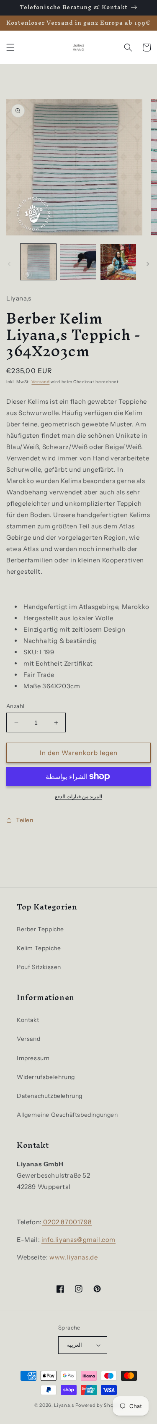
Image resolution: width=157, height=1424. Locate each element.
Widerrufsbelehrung (46, 1077)
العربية (74, 1344)
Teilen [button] (24, 820)
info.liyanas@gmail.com (78, 1240)
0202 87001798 (67, 1222)
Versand (40, 381)
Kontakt (28, 1020)
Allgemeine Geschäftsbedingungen (67, 1114)
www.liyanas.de (73, 1257)
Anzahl (15, 706)
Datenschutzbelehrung (49, 1096)
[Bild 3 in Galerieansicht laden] (118, 262)
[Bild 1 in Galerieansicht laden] (38, 262)
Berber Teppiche (40, 929)
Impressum (33, 1058)
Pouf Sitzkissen (39, 967)
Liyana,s (64, 1405)
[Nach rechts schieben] (148, 264)
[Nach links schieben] (9, 264)
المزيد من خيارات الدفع (78, 796)
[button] (10, 47)
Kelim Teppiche (39, 948)
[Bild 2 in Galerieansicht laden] (78, 262)
